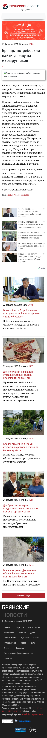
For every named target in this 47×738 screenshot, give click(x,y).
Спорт (36, 637)
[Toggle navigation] (6, 16)
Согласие (8, 658)
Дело (32, 632)
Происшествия (35, 627)
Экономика (9, 632)
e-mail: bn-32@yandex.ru (32, 714)
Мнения (22, 632)
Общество (19, 627)
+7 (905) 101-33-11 (14, 711)
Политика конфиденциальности (18, 653)
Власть (7, 627)
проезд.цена (23, 195)
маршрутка (12, 195)
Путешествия (10, 643)
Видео (23, 643)
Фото (33, 643)
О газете (7, 648)
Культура (25, 637)
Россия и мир (10, 637)
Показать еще (23, 595)
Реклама (20, 648)
